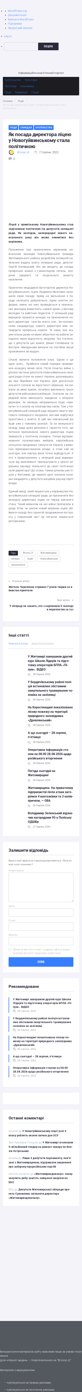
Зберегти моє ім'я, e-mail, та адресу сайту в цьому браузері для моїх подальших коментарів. (41, 951)
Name (12, 906)
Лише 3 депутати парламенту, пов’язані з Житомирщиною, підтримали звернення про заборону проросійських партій (40, 1162)
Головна (7, 101)
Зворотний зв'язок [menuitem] (20, 28)
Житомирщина (48, 553)
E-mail (12, 920)
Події (21, 101)
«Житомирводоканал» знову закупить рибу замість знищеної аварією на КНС (41, 1178)
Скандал (26, 127)
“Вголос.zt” (64, 1360)
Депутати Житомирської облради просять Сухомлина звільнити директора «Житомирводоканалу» (39, 1194)
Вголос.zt (23, 152)
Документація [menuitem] (17, 15)
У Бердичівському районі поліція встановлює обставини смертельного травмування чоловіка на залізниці (42, 1022)
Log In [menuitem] (8, 36)
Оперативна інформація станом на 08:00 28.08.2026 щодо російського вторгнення (49, 754)
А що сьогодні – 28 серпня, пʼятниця (37, 1056)
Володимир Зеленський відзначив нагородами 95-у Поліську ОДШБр (50, 817)
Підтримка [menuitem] (15, 23)
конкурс (15, 558)
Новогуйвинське (49, 558)
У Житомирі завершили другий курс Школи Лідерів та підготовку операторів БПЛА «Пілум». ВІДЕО (42, 1003)
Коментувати (16, 870)
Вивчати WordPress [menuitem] (21, 19)
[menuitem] (43, 46)
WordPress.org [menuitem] (17, 10)
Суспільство (43, 127)
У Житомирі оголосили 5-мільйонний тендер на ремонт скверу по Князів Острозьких (41, 1147)
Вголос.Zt (28, 553)
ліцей (30, 558)
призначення (18, 565)
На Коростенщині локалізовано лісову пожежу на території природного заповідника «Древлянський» (42, 1041)
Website (13, 935)
